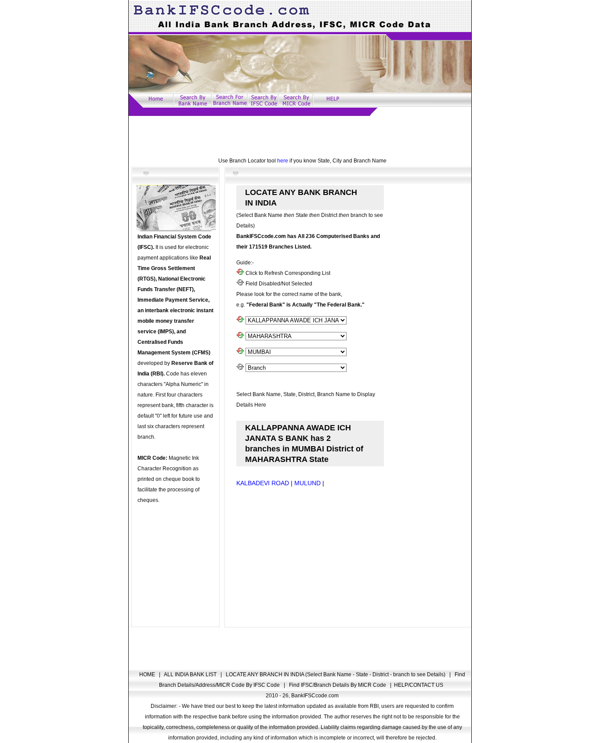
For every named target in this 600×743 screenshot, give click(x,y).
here (282, 161)
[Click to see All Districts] (240, 352)
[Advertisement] (300, 135)
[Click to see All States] (240, 336)
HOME (147, 674)
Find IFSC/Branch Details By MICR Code (338, 685)
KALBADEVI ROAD (262, 483)
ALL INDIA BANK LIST (191, 674)
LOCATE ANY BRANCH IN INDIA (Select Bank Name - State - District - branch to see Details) (336, 674)
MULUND (307, 483)
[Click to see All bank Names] (240, 320)
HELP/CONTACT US (418, 685)
